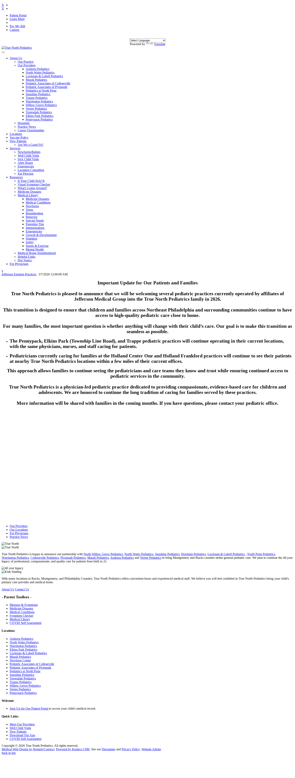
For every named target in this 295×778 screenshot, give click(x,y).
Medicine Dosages (29, 191)
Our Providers (27, 65)
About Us (8, 589)
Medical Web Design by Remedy (28, 749)
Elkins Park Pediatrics (39, 116)
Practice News (27, 126)
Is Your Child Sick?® (31, 181)
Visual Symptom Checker (34, 184)
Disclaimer (108, 749)
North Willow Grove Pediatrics (103, 554)
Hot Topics (25, 260)
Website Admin (151, 749)
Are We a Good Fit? (30, 144)
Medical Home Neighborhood (37, 253)
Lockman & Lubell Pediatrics (44, 76)
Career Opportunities (31, 130)
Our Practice (26, 61)
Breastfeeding (34, 213)
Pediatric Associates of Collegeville (48, 83)
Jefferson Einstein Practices (19, 274)
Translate (159, 44)
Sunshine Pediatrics (38, 94)
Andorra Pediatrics (37, 69)
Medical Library (28, 195)
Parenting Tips (35, 224)
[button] (16, 58)
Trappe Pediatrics (37, 97)
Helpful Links (26, 256)
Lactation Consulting (31, 170)
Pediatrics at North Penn (41, 90)
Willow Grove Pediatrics (41, 105)
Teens (29, 209)
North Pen (253, 554)
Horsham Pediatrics (193, 554)
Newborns (32, 206)
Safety (30, 242)
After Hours (25, 162)
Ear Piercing (25, 173)
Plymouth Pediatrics (73, 557)
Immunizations (35, 227)
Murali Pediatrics (36, 79)
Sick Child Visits (28, 159)
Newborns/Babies (29, 152)
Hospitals (24, 123)
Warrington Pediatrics (39, 101)
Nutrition (31, 238)
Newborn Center (20, 660)
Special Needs (35, 220)
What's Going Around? (32, 188)
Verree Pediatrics (36, 108)
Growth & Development (41, 235)
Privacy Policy (131, 749)
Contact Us (22, 589)
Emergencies (26, 166)
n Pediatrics (267, 554)
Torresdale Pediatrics (39, 112)
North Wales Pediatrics (40, 72)
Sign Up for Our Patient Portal (29, 708)
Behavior (31, 217)
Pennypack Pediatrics (39, 119)
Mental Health (35, 249)
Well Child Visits (28, 155)
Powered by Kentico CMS (73, 749)
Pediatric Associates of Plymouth (46, 87)
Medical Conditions (38, 202)
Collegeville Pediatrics (45, 557)
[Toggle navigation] (3, 52)
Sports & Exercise (37, 245)
